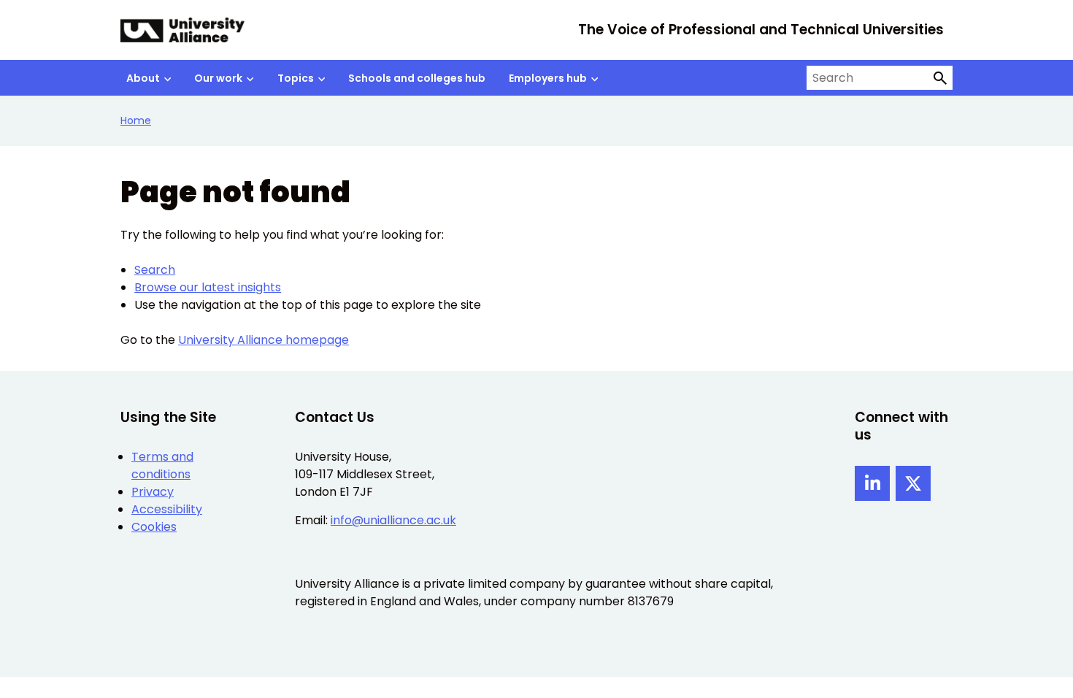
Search (154, 269)
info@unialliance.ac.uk (393, 520)
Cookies (154, 526)
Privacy (152, 491)
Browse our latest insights (207, 287)
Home (135, 120)
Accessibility (166, 509)
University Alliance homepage (263, 339)
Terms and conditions (162, 465)
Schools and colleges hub (416, 78)
